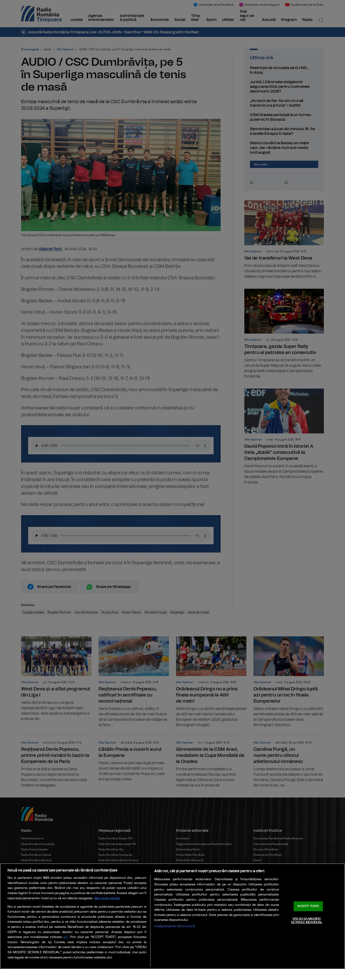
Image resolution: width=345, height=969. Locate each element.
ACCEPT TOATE (308, 906)
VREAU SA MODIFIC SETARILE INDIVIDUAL (306, 920)
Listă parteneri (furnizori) (174, 926)
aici (65, 937)
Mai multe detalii (107, 898)
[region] (172, 916)
